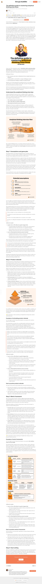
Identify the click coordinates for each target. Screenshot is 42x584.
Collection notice (26, 578)
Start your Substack (19, 580)
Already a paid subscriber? (21, 561)
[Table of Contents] (0, 292)
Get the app (25, 580)
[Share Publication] (32, 2)
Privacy (20, 578)
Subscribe (35, 1)
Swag (25, 17)
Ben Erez (9, 10)
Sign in (39, 1)
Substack (17, 582)
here (14, 226)
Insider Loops (13, 35)
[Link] (5, 92)
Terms (23, 578)
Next (33, 565)
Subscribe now (15, 23)
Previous (9, 565)
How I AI (15, 17)
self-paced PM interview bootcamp (18, 37)
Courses (22, 17)
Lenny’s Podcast (10, 17)
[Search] (30, 2)
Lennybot (19, 17)
